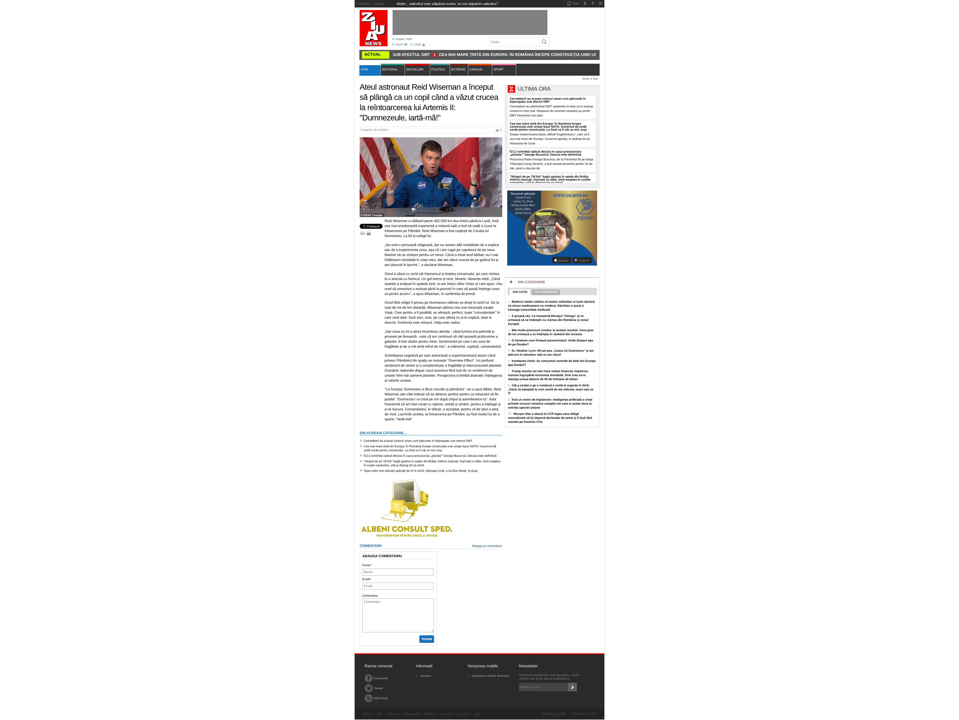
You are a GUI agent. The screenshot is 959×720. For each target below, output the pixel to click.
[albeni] (407, 537)
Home (366, 714)
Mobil (575, 3)
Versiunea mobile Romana (490, 676)
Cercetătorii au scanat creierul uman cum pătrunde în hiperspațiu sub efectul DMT (418, 441)
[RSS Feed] (600, 3)
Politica (430, 714)
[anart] (552, 265)
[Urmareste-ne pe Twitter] (585, 3)
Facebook (381, 678)
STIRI (364, 69)
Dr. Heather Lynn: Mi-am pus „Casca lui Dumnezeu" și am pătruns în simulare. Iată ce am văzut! (551, 352)
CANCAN (476, 69)
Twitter (378, 688)
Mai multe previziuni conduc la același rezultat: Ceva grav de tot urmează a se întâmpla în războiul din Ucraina (551, 332)
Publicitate (363, 3)
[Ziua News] (374, 28)
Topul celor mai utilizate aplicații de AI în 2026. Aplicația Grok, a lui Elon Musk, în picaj (421, 471)
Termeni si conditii (554, 713)
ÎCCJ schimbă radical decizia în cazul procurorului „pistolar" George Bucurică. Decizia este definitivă (430, 456)
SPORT (498, 69)
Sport (477, 714)
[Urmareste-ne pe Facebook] (593, 3)
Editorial (393, 714)
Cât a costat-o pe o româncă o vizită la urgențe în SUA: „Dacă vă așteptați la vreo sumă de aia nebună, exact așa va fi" (550, 389)
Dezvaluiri (412, 714)
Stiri (595, 78)
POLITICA (438, 69)
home (586, 78)
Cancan (463, 714)
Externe (446, 714)
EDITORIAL (390, 69)
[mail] (362, 233)
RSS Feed (381, 698)
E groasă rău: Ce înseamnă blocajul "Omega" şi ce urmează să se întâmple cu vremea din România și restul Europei (548, 320)
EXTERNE (458, 69)
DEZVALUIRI (415, 69)
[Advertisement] (332, 75)
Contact (378, 3)
